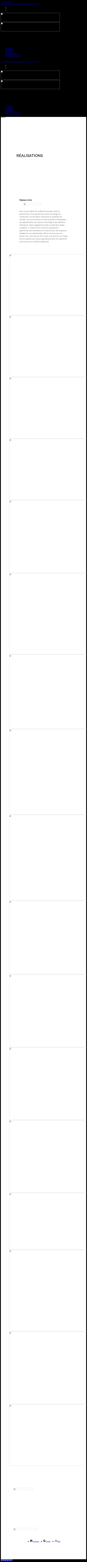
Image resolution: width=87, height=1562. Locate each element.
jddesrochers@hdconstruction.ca (15, 4)
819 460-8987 (34, 4)
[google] (5, 10)
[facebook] (5, 8)
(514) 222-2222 (6, 2)
